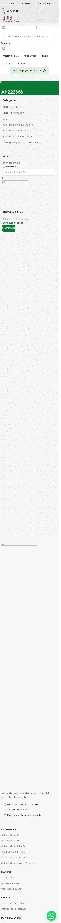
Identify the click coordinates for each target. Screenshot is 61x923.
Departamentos (11, 917)
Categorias (8, 829)
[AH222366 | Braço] (15, 195)
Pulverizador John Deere (14, 857)
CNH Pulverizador (13, 112)
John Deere (9, 162)
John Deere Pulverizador (17, 136)
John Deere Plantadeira (16, 130)
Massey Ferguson (10, 883)
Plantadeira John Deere (14, 852)
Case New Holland (11, 888)
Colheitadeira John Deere (15, 846)
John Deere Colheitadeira (17, 124)
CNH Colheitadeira (13, 107)
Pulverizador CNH (10, 840)
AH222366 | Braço (12, 212)
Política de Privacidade (13, 908)
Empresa (6, 897)
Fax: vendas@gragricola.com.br (24, 815)
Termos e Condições (12, 903)
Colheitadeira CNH (11, 835)
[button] (51, 916)
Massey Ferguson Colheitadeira (21, 142)
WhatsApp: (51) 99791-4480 (27, 70)
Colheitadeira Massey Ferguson (18, 863)
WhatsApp (10, 228)
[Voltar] (5, 85)
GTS (4, 118)
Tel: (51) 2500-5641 (17, 809)
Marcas (6, 872)
